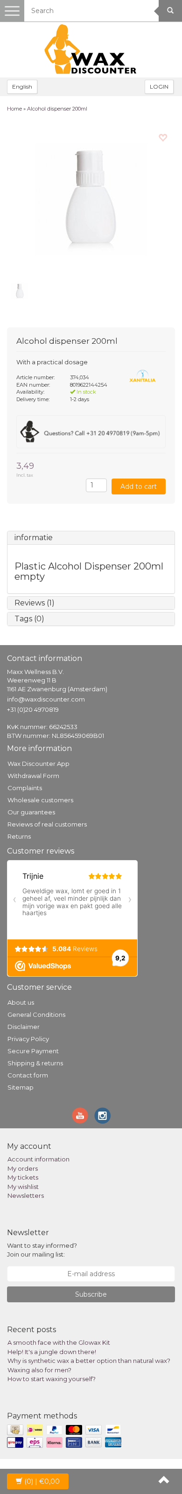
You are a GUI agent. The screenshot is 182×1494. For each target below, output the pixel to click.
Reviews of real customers (47, 824)
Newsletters (25, 1195)
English (22, 86)
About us (20, 1002)
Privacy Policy (28, 1038)
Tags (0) (29, 618)
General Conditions (36, 1014)
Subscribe (91, 1294)
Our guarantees (31, 812)
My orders (22, 1168)
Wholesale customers (40, 800)
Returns (19, 836)
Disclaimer (23, 1026)
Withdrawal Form (33, 775)
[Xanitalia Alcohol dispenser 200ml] (91, 199)
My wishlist (23, 1186)
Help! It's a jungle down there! (51, 1351)
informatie (33, 537)
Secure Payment (33, 1051)
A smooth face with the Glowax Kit (58, 1342)
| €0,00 (42, 1481)
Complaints (24, 788)
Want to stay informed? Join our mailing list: (42, 1250)
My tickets (22, 1177)
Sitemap (20, 1087)
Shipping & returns (35, 1063)
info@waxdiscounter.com (46, 699)
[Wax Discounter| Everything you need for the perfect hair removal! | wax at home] (91, 49)
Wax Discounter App (38, 763)
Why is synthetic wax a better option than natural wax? (88, 1360)
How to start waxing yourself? (51, 1379)
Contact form (27, 1075)
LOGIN (159, 86)
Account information (38, 1159)
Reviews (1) (34, 602)
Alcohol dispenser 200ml (57, 108)
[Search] (170, 10)
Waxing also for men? (39, 1370)
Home (14, 108)
